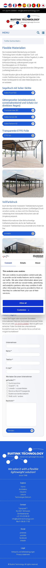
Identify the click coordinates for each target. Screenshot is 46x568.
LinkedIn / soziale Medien (18, 388)
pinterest (23, 533)
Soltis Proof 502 (10, 93)
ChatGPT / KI (13, 386)
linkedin (23, 541)
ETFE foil (7, 135)
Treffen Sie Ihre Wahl (12, 41)
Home (23, 487)
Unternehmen (11, 342)
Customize (21, 310)
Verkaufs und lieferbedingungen (23, 552)
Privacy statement (23, 554)
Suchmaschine (14, 383)
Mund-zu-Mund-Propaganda (19, 391)
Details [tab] (23, 263)
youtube (23, 535)
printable (7, 233)
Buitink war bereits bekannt (18, 394)
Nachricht (10, 401)
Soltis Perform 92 (10, 124)
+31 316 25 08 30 (23, 516)
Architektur (23, 489)
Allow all (23, 303)
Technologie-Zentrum (23, 497)
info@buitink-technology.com (29, 11)
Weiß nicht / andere (16, 396)
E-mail (9, 368)
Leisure (23, 495)
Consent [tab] (8, 263)
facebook (23, 538)
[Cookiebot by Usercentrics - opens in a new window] (33, 256)
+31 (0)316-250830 (9, 11)
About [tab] (37, 263)
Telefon (9, 359)
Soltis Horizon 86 (10, 117)
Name (9, 351)
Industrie (23, 492)
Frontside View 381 (11, 110)
